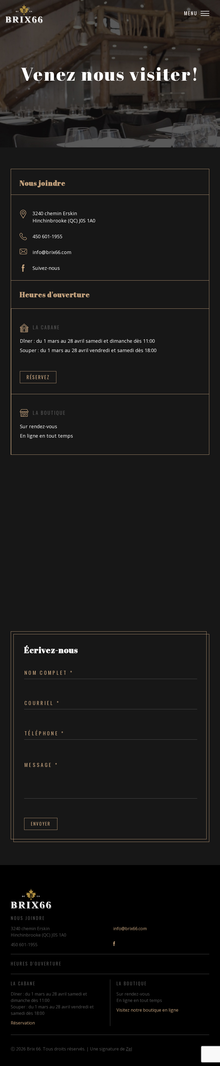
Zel (129, 1049)
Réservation (23, 1023)
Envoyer (41, 824)
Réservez (38, 377)
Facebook (114, 943)
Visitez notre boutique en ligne (147, 1010)
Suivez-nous (46, 268)
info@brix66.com (51, 252)
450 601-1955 (47, 236)
